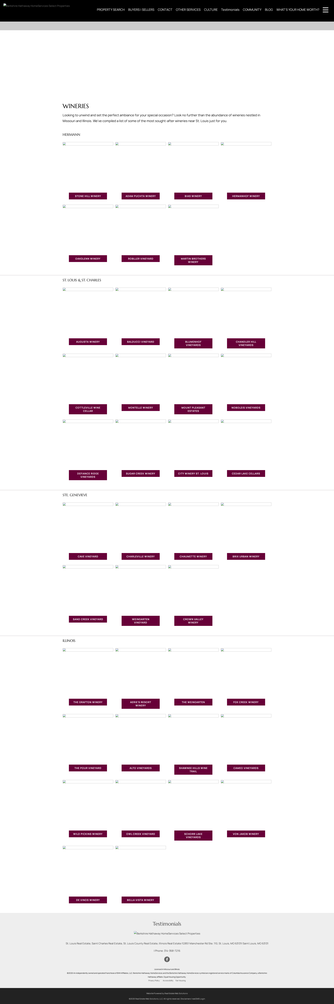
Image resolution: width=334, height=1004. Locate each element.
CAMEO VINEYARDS (246, 768)
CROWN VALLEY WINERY (193, 621)
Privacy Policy (154, 980)
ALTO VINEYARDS (141, 768)
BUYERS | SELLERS (141, 9)
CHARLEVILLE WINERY (140, 556)
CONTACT (165, 9)
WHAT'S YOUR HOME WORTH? (297, 9)
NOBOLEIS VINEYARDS (246, 407)
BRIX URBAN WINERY (246, 556)
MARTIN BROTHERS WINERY (193, 260)
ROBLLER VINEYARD (140, 258)
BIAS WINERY (193, 196)
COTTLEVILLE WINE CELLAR (87, 409)
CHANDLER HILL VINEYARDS (246, 343)
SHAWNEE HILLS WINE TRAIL (193, 769)
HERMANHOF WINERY (246, 196)
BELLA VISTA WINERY (140, 900)
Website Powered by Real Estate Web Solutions (167, 993)
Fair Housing (181, 980)
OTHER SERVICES (188, 9)
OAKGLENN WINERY (88, 258)
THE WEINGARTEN (193, 702)
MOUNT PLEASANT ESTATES (193, 409)
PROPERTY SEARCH (111, 9)
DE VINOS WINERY (88, 900)
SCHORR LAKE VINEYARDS (193, 835)
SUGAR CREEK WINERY (140, 473)
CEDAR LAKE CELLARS (246, 473)
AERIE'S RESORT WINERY (140, 703)
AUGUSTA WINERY (88, 341)
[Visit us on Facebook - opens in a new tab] (167, 959)
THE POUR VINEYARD (87, 768)
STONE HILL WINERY (88, 196)
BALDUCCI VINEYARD (140, 341)
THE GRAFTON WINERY (88, 702)
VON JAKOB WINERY (246, 834)
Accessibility (168, 980)
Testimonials (230, 9)
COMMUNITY (252, 9)
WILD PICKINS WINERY (88, 834)
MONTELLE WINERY (140, 407)
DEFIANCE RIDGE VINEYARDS (88, 475)
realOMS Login (198, 998)
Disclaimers (186, 998)
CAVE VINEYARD (88, 556)
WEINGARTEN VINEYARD (140, 621)
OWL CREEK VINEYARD (140, 834)
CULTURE (211, 9)
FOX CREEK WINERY (246, 702)
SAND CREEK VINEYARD (88, 619)
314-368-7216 (172, 951)
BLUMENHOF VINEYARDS (193, 343)
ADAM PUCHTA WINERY (141, 196)
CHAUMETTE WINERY (193, 556)
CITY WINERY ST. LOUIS (193, 473)
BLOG (269, 9)
